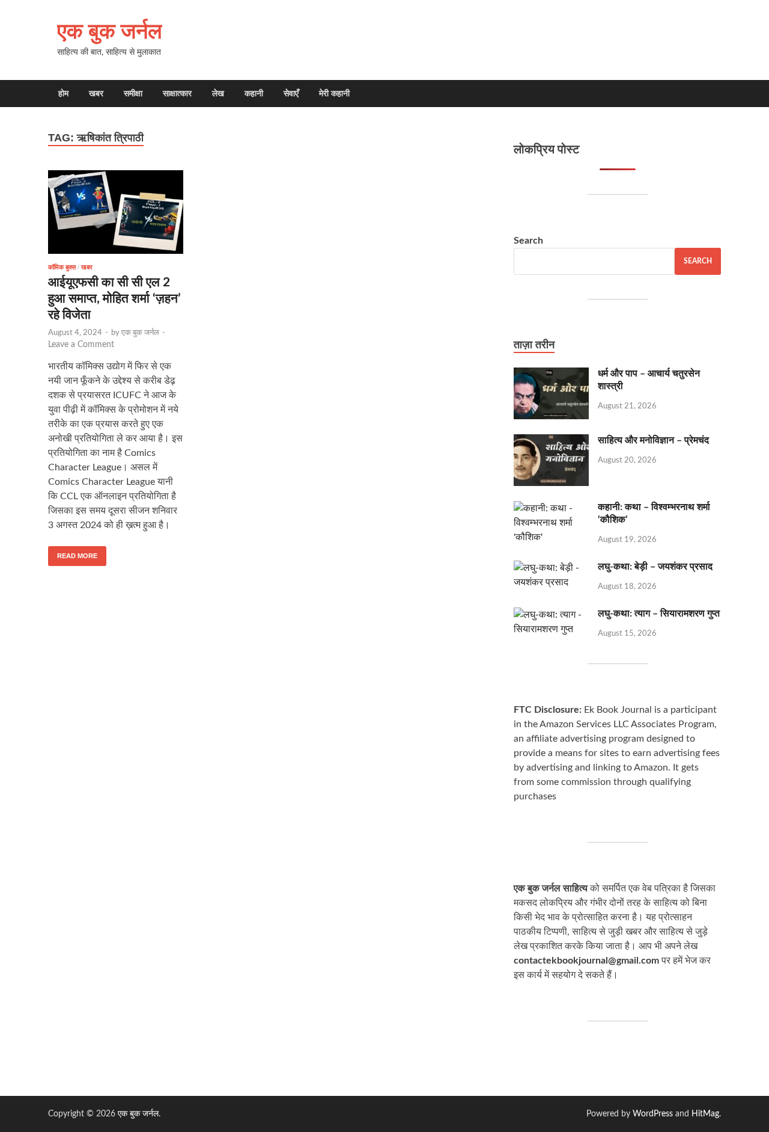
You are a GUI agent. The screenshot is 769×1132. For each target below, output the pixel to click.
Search (528, 240)
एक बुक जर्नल (109, 30)
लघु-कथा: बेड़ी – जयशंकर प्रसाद (655, 566)
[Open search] (715, 94)
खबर (96, 93)
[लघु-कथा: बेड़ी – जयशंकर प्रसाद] (551, 568)
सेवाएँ (291, 93)
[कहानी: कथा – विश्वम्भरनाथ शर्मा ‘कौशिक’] (551, 508)
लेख (218, 93)
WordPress (653, 1114)
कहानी (254, 93)
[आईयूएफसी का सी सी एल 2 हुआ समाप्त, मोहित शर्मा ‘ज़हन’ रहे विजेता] (115, 212)
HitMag (705, 1114)
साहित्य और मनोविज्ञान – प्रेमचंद (653, 440)
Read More (72, 552)
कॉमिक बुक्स (62, 267)
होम (63, 93)
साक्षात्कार (177, 93)
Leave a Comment (81, 344)
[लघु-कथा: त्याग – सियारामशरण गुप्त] (551, 615)
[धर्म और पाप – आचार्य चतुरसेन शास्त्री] (551, 375)
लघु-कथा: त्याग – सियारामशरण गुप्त (659, 613)
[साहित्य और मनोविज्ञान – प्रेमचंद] (551, 441)
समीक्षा (133, 93)
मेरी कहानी (334, 93)
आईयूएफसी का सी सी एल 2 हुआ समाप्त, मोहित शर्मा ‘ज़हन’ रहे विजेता (114, 299)
